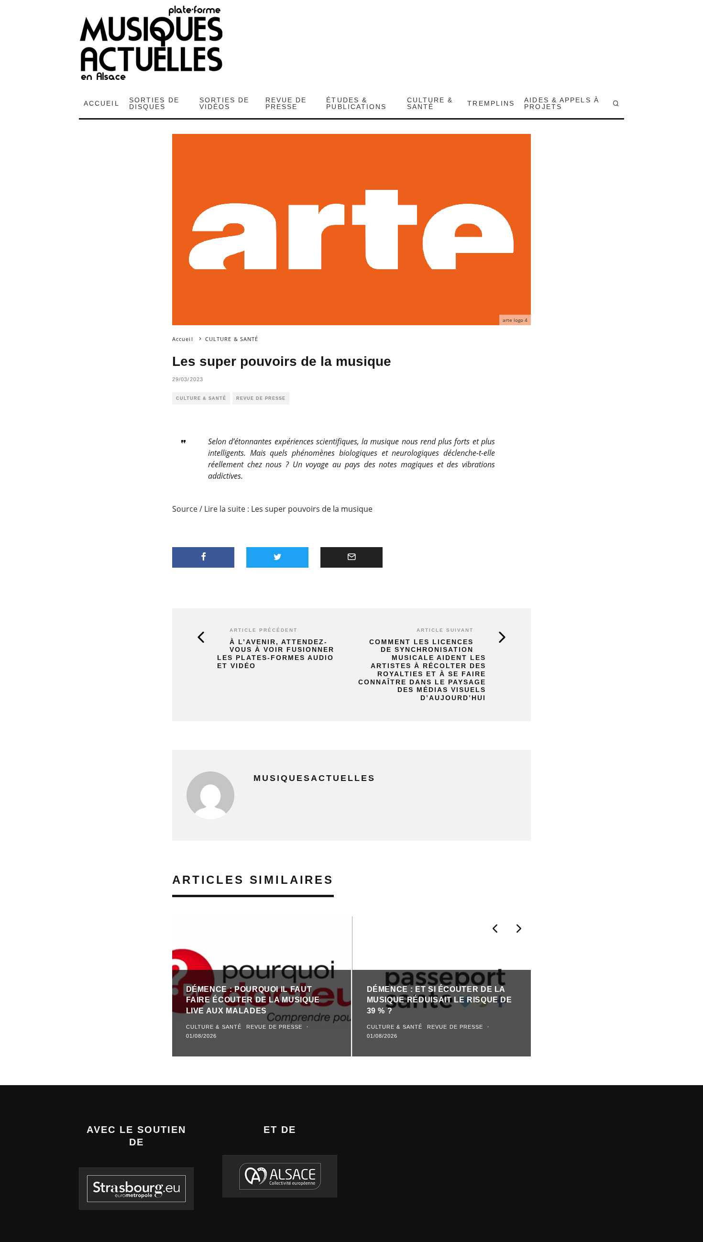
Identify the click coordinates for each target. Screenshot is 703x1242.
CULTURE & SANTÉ (430, 103)
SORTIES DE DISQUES (154, 103)
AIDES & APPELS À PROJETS (561, 103)
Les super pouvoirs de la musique (312, 509)
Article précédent (263, 630)
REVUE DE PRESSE (286, 103)
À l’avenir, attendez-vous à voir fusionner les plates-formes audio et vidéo (275, 654)
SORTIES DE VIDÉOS (224, 103)
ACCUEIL (102, 103)
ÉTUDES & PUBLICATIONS (356, 103)
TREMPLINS (491, 103)
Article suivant (445, 630)
